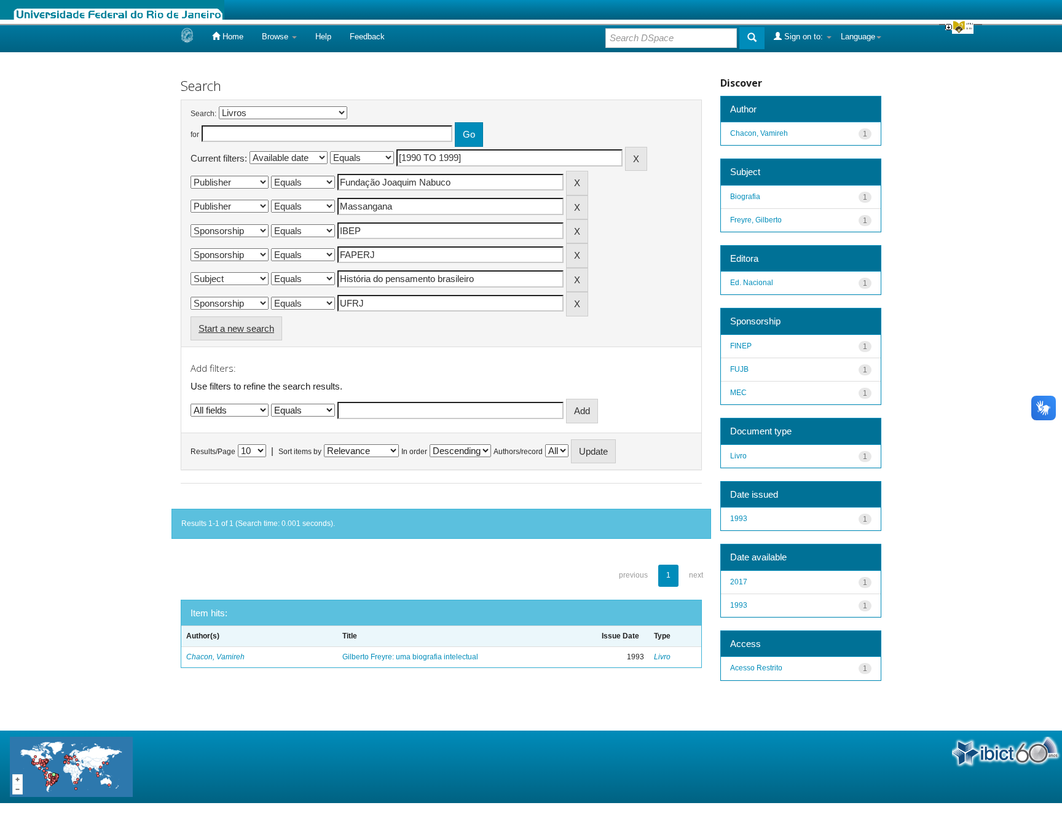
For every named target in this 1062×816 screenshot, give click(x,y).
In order (414, 451)
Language (858, 36)
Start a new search (236, 328)
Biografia (745, 196)
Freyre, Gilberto (756, 220)
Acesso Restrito (756, 668)
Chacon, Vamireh (215, 657)
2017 (738, 582)
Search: (203, 113)
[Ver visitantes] (71, 766)
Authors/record (518, 451)
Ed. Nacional (751, 282)
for (195, 134)
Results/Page (213, 451)
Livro (662, 657)
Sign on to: (803, 36)
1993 (738, 518)
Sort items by (299, 451)
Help (323, 36)
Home (231, 36)
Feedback (367, 36)
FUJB (739, 369)
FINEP (741, 346)
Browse (276, 36)
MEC (738, 392)
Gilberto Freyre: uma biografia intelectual (410, 657)
